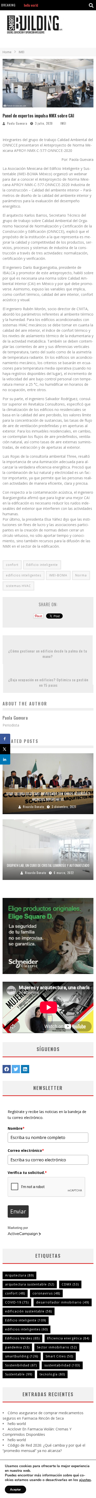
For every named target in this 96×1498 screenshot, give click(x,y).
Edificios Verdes (22, 1338)
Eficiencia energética (68, 1338)
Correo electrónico (26, 1150)
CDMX (70, 1284)
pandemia (17, 1347)
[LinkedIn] (25, 1069)
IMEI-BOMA (58, 575)
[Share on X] (5, 749)
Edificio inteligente (42, 565)
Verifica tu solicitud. (27, 1172)
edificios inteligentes (23, 575)
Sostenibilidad (21, 1365)
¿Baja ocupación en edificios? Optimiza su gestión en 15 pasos (48, 682)
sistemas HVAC (18, 586)
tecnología (52, 1374)
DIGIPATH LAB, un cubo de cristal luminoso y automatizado (48, 865)
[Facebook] (7, 1069)
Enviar (18, 1211)
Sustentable (18, 1374)
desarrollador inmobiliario (62, 1302)
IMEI (63, 123)
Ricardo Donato (33, 807)
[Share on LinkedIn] (5, 759)
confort (12, 565)
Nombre (16, 1128)
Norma (81, 575)
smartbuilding (21, 1356)
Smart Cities (59, 1356)
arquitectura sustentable (29, 1284)
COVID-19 (17, 1302)
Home (7, 52)
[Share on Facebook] (5, 739)
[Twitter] (16, 1069)
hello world (17, 1423)
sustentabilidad (62, 1365)
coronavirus (46, 1293)
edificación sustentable (28, 1311)
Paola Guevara (17, 123)
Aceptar (15, 1489)
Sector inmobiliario (57, 1347)
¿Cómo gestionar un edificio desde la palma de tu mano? (47, 653)
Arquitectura (19, 1275)
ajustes (85, 1480)
